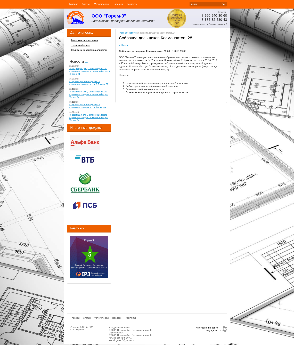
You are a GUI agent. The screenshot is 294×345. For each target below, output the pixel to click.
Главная (73, 4)
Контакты (132, 4)
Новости (132, 33)
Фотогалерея (101, 4)
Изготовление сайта (207, 327)
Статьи (86, 4)
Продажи (118, 4)
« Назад (123, 45)
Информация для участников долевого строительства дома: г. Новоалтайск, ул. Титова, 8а (88, 118)
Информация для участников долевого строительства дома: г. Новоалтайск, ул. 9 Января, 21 (89, 71)
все (86, 62)
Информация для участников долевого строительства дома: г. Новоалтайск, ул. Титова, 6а (88, 94)
